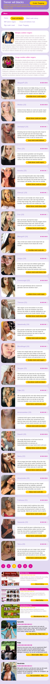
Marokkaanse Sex (39, 616)
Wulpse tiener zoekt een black (36, 448)
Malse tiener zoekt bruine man (36, 536)
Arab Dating (39, 600)
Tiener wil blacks (17, 18)
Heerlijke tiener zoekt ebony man (36, 316)
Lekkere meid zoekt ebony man (36, 272)
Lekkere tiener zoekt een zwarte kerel (36, 470)
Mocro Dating (39, 584)
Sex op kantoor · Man (37, 675)
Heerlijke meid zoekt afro (36, 250)
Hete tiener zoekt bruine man (36, 558)
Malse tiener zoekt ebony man (36, 206)
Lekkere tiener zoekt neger (36, 294)
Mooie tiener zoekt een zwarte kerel (36, 119)
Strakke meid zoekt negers (36, 360)
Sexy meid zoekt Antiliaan (36, 140)
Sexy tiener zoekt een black (36, 382)
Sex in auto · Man (37, 655)
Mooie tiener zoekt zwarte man (36, 514)
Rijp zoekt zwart (9, 25)
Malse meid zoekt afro (36, 492)
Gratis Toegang (38, 3)
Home (6, 18)
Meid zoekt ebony (32, 18)
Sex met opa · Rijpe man (37, 634)
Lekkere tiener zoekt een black (36, 184)
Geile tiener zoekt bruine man (36, 404)
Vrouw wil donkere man (27, 22)
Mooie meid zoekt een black (36, 426)
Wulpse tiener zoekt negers (36, 228)
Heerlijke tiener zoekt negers (36, 96)
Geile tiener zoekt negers (36, 162)
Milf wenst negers (10, 22)
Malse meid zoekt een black (36, 338)
